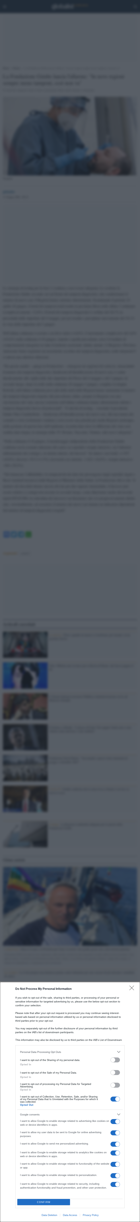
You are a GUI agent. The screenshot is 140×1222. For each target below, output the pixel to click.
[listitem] (70, 1052)
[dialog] (70, 1102)
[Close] (132, 989)
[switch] (115, 1059)
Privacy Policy (91, 1215)
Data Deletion (49, 1215)
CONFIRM (43, 1202)
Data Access (70, 1215)
